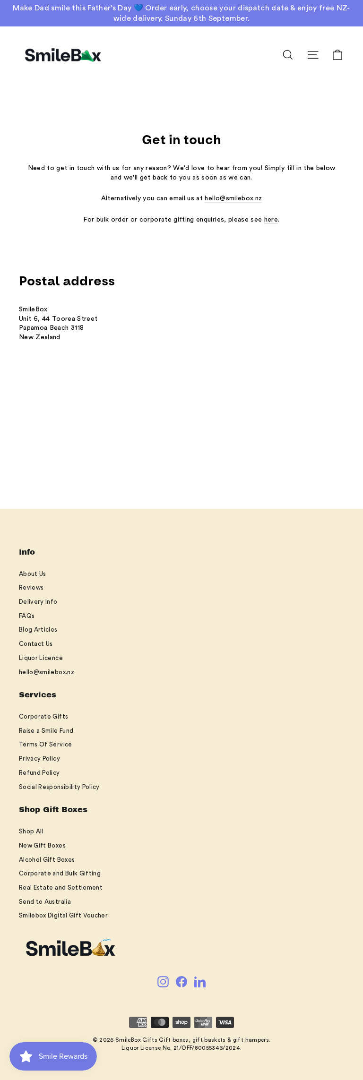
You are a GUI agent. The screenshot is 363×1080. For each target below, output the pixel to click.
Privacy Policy (39, 758)
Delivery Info (38, 602)
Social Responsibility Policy (59, 787)
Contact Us (36, 644)
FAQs (27, 616)
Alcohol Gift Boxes (47, 860)
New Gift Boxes (42, 845)
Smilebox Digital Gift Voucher (63, 915)
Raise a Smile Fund (46, 731)
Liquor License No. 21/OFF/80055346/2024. (181, 1048)
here (271, 219)
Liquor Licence (41, 658)
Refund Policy (39, 773)
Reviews (31, 587)
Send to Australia (45, 902)
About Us (32, 574)
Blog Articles (38, 629)
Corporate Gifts (43, 716)
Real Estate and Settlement (61, 887)
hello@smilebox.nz (233, 198)
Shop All (31, 831)
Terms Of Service (45, 744)
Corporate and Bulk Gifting (60, 873)
